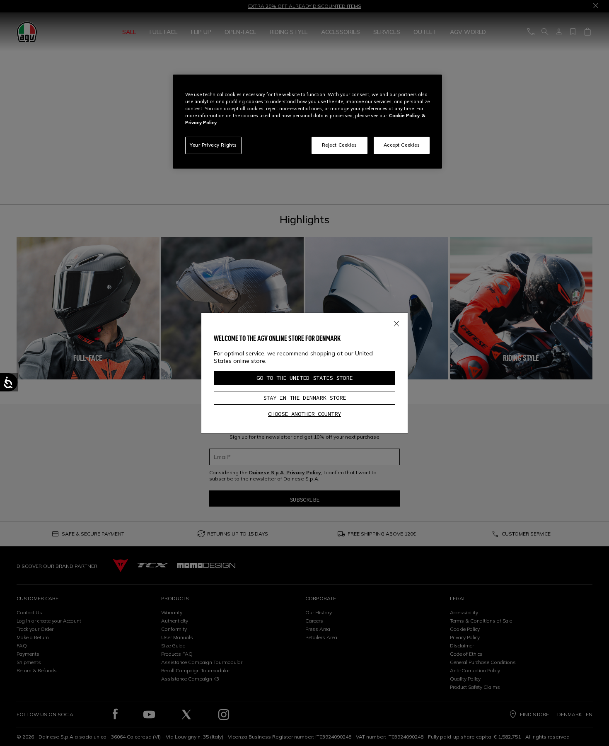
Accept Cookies (402, 145)
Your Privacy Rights (213, 145)
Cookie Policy (404, 115)
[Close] (396, 322)
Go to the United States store (304, 377)
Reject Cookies (339, 145)
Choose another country (304, 414)
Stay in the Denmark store (304, 397)
